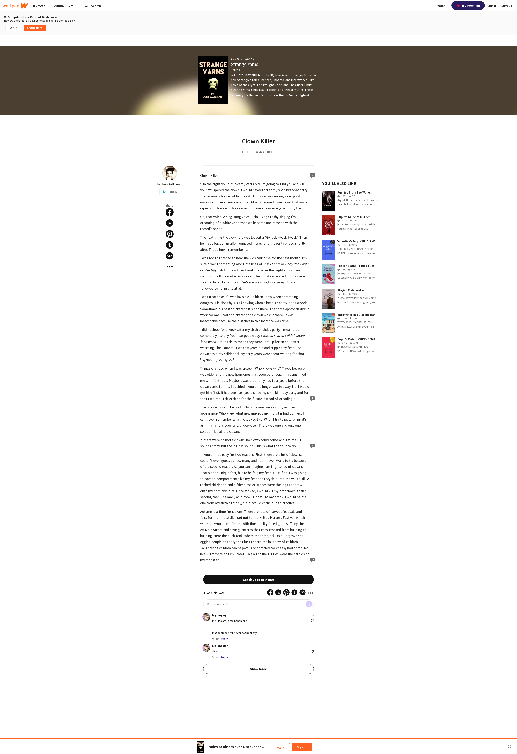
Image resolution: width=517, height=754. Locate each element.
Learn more (34, 28)
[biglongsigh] (206, 617)
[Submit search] (86, 5)
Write (441, 6)
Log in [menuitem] (491, 6)
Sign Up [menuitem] (506, 6)
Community (62, 5)
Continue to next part (258, 579)
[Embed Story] (170, 256)
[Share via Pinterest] (170, 234)
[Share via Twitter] (170, 223)
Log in (280, 747)
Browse (37, 5)
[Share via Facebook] (170, 212)
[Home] (15, 5)
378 (272, 152)
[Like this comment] (312, 621)
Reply (224, 638)
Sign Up (302, 747)
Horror (235, 70)
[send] (309, 604)
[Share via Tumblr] (170, 245)
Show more (258, 669)
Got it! (13, 28)
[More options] (312, 615)
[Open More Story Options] (170, 267)
